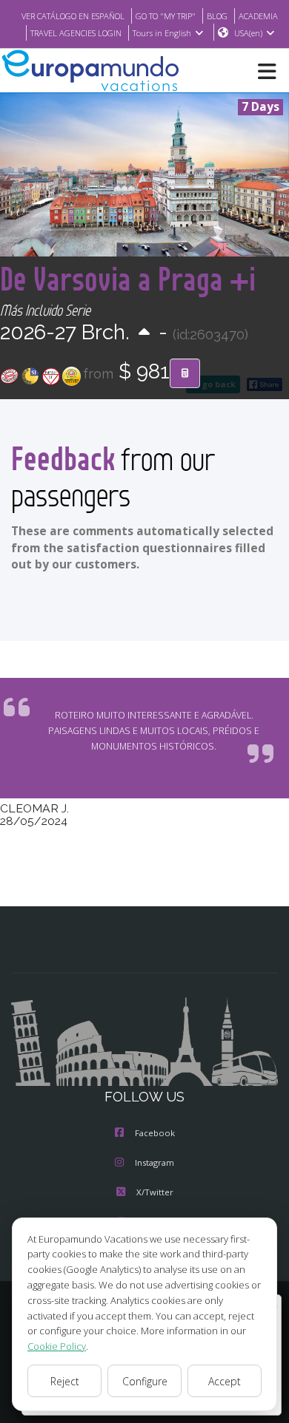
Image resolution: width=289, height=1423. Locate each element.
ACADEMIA (258, 15)
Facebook (155, 1132)
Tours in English (162, 32)
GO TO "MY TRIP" (166, 15)
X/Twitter (154, 1192)
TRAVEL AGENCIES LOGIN (76, 32)
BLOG (217, 15)
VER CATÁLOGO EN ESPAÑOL (72, 15)
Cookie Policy (56, 1346)
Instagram (154, 1162)
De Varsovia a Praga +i (128, 278)
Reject (64, 1381)
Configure (144, 1381)
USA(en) (248, 32)
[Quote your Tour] (185, 373)
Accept (224, 1381)
